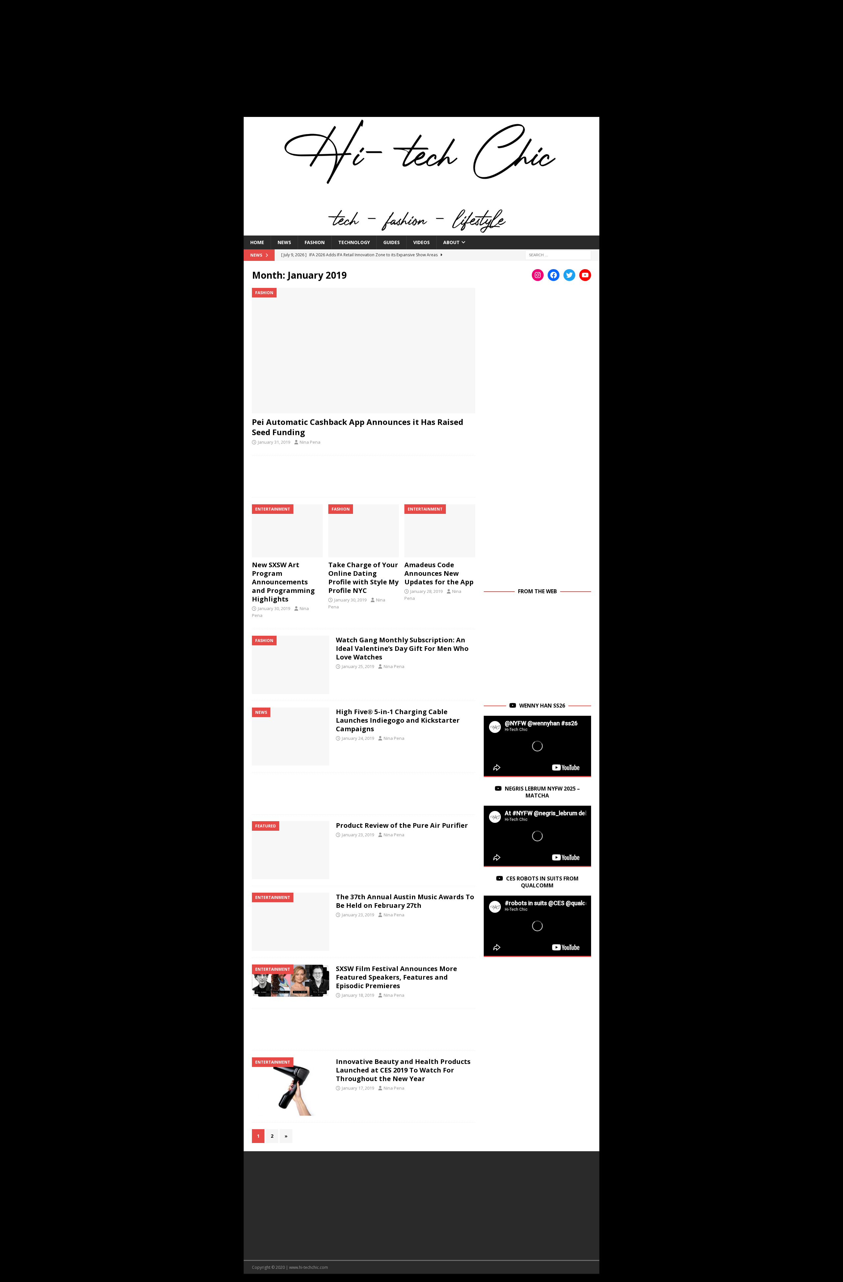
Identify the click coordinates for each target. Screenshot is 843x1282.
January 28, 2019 (426, 591)
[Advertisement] (421, 62)
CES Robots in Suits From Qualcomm (542, 882)
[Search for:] (558, 254)
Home (257, 242)
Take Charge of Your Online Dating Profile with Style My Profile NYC (363, 577)
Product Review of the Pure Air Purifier (402, 825)
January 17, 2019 (358, 1088)
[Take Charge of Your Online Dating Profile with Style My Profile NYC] (363, 530)
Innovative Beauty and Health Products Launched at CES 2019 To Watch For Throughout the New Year (403, 1070)
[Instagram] (538, 275)
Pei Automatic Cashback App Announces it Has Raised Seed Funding (357, 426)
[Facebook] (553, 275)
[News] (290, 737)
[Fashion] (290, 665)
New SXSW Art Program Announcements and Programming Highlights (283, 581)
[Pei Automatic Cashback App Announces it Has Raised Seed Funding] (363, 350)
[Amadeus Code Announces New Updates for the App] (439, 530)
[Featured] (290, 850)
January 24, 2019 (358, 738)
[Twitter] (569, 275)
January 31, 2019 (274, 442)
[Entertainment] (290, 922)
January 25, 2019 (358, 666)
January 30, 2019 (274, 608)
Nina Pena (310, 442)
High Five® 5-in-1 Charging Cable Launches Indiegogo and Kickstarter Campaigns (398, 720)
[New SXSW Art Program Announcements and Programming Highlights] (287, 530)
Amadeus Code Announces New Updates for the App (439, 573)
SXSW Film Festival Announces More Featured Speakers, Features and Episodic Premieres (396, 977)
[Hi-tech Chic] (421, 231)
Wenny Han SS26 (542, 705)
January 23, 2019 (358, 835)
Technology (354, 242)
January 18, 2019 (358, 995)
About (451, 242)
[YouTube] (585, 275)
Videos (421, 242)
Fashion (315, 242)
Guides (391, 242)
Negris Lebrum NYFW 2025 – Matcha (542, 792)
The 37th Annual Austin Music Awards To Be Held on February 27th (405, 901)
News (284, 242)
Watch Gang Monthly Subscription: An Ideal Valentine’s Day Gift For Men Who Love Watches (402, 648)
